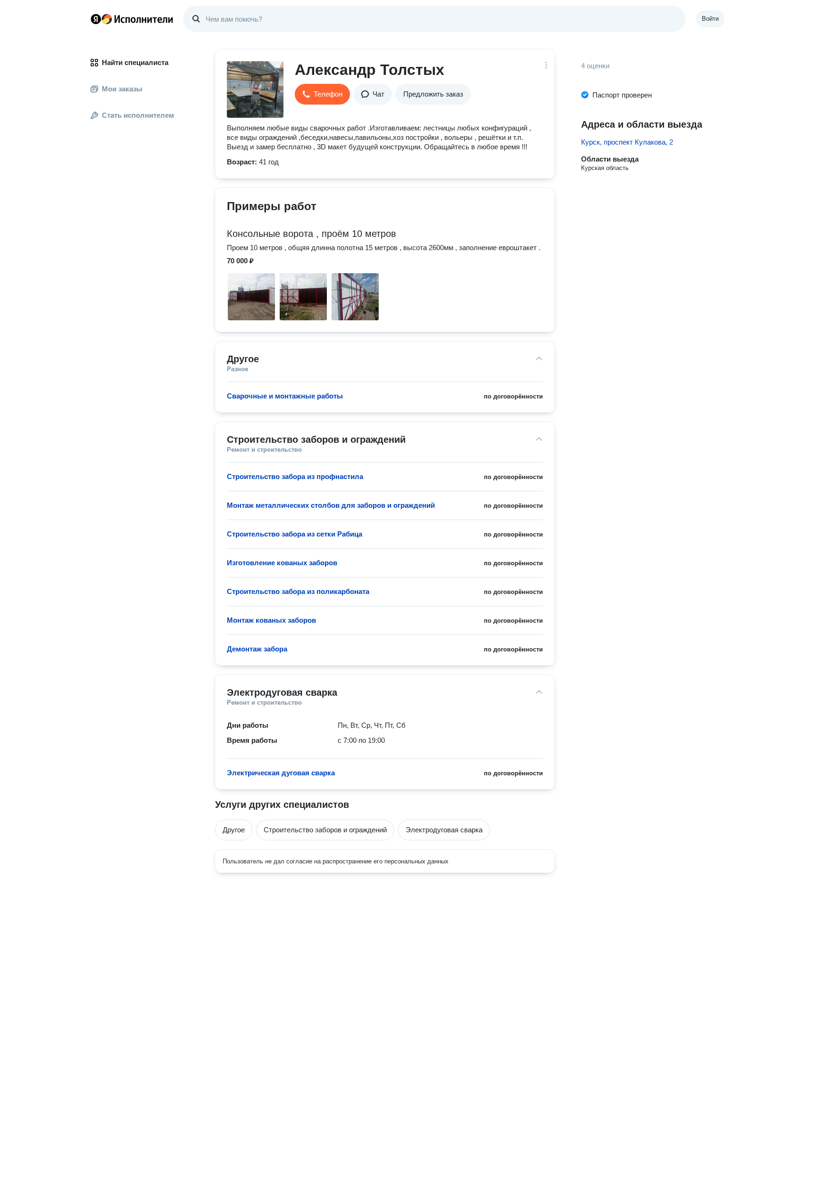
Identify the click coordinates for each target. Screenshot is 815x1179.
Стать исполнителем (138, 115)
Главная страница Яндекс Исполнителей (132, 19)
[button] (322, 94)
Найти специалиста (135, 62)
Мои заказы (122, 89)
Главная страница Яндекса (96, 19)
